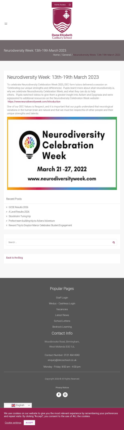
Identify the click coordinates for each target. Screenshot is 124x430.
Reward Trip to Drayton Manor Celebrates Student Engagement (40, 225)
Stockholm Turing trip (20, 216)
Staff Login (62, 297)
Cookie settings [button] (13, 422)
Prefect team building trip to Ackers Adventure (32, 221)
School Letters (62, 321)
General (66, 54)
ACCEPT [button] (29, 422)
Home (56, 54)
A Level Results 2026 (19, 211)
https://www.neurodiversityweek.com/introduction (34, 101)
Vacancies (62, 309)
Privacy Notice (62, 387)
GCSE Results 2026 (18, 207)
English (19, 405)
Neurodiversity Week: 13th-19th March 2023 (53, 77)
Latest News (62, 315)
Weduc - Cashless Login (62, 303)
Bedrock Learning (62, 326)
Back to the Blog (14, 257)
